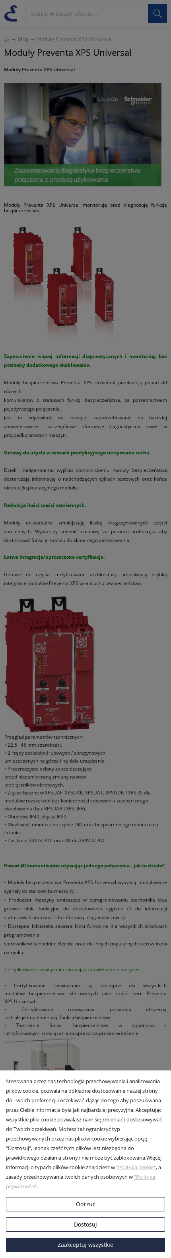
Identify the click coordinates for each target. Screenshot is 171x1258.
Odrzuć (85, 1204)
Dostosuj (85, 1224)
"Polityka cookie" (136, 1167)
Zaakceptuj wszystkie (85, 1244)
